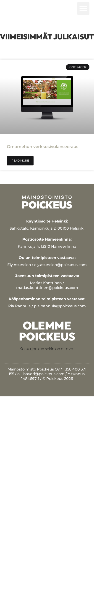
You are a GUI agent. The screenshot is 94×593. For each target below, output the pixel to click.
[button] (83, 8)
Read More (20, 160)
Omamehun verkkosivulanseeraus (42, 146)
